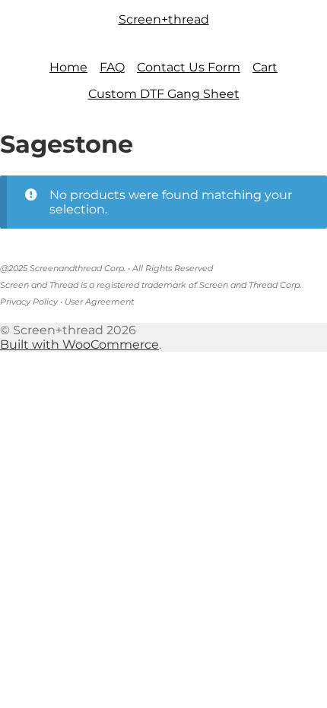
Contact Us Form (188, 67)
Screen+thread (164, 19)
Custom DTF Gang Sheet (164, 94)
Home (68, 67)
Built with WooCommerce (79, 344)
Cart (265, 67)
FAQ (112, 67)
